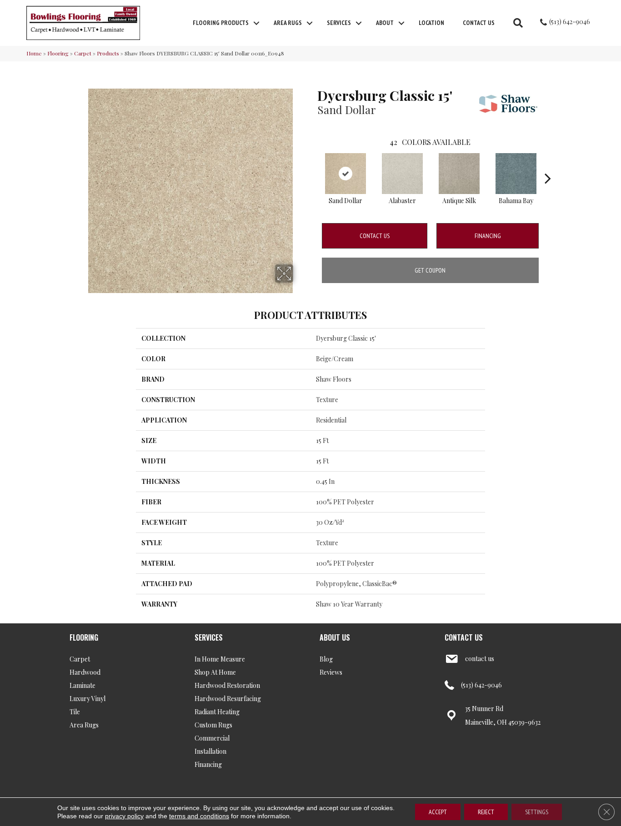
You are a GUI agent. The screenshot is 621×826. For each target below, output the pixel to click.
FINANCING (488, 236)
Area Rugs (288, 23)
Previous (313, 164)
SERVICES (209, 637)
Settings (536, 812)
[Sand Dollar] (345, 173)
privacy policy (124, 816)
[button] (256, 23)
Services (339, 23)
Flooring (58, 53)
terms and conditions (199, 816)
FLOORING (84, 637)
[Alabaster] (402, 173)
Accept (438, 812)
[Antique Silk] (459, 173)
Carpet (82, 53)
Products (108, 53)
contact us (479, 658)
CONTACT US (464, 637)
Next (548, 164)
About (385, 23)
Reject (486, 812)
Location (431, 23)
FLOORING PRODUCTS (221, 23)
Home (34, 53)
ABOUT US (335, 637)
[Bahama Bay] (516, 173)
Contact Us (479, 23)
